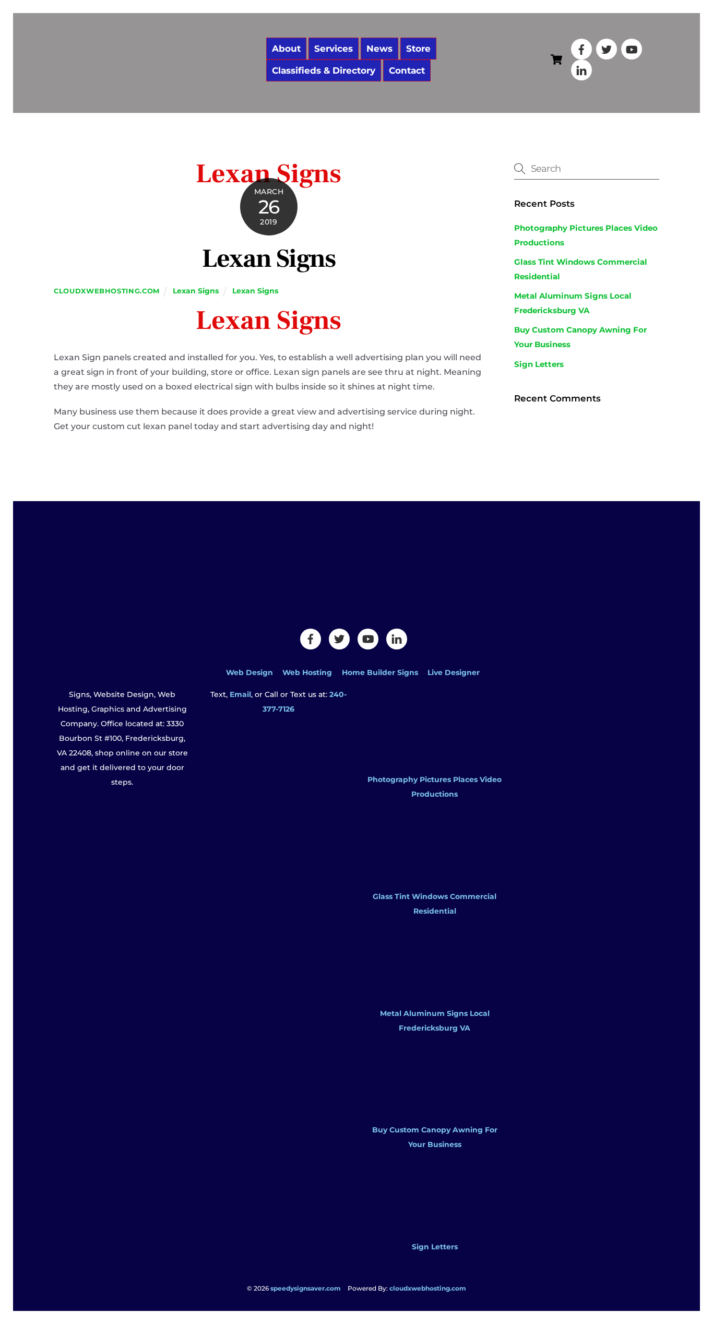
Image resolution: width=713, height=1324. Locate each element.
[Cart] (556, 59)
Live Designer (453, 672)
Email (240, 694)
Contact (407, 70)
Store (418, 48)
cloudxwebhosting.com (107, 291)
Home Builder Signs (380, 672)
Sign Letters (539, 364)
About (286, 48)
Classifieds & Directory (323, 70)
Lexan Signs (268, 259)
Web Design (249, 672)
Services (333, 48)
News (379, 48)
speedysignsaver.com (305, 1288)
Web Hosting (307, 672)
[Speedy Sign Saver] (155, 87)
